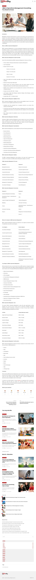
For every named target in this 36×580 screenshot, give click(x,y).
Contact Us (32, 577)
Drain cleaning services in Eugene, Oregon (13, 509)
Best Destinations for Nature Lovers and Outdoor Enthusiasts (17, 501)
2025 (4, 550)
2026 (4, 541)
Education (4, 414)
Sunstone (19, 380)
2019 (4, 561)
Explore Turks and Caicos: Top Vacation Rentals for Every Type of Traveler (13, 532)
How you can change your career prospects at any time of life (9, 461)
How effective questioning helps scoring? (8, 485)
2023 (4, 553)
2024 (4, 552)
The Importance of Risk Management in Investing (14, 505)
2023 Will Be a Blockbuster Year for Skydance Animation (27, 403)
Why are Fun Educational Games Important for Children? (9, 443)
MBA (3, 40)
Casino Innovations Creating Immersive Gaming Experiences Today (12, 531)
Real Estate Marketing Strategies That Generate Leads (15, 497)
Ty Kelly (15, 28)
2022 (4, 555)
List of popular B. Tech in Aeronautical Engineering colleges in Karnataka (8, 473)
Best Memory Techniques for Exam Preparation (8, 416)
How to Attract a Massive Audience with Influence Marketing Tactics (11, 403)
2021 (4, 557)
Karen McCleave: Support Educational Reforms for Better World (9, 430)
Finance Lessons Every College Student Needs (14, 514)
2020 (4, 559)
